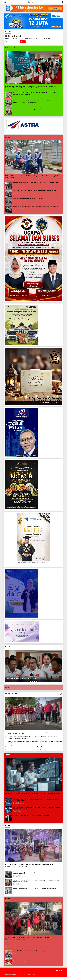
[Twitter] (59, 971)
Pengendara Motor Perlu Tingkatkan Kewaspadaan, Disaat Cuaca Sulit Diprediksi (35, 182)
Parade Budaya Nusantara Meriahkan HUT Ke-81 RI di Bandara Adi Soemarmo (34, 888)
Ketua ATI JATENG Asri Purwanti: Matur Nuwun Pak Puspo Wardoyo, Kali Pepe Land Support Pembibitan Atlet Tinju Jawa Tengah (32, 737)
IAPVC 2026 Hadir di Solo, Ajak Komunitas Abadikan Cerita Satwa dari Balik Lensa (27, 945)
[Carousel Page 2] (32, 681)
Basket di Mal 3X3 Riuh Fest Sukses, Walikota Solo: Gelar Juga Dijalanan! (27, 749)
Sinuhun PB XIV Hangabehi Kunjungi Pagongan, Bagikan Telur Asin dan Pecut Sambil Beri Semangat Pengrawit (37, 872)
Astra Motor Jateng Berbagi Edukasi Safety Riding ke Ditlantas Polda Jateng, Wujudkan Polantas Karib (34, 191)
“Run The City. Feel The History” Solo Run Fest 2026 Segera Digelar (26, 746)
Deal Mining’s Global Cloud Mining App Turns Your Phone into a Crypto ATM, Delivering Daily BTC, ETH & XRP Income (36, 808)
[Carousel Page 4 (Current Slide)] (36, 681)
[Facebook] (57, 971)
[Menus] (5, 2)
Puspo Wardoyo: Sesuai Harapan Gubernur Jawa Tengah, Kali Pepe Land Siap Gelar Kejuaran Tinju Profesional (35, 742)
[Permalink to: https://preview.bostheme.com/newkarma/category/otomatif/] (61, 138)
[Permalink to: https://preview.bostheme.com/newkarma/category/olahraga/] (61, 694)
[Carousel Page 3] (34, 681)
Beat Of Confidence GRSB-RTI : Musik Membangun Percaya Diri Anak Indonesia (34, 951)
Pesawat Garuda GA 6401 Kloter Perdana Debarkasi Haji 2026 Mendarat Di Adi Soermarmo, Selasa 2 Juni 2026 (34, 93)
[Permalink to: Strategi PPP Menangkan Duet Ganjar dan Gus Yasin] (33, 666)
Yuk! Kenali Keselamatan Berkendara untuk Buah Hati (27, 198)
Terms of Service (22, 974)
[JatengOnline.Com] (33, 2)
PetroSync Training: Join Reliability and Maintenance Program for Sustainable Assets (32, 793)
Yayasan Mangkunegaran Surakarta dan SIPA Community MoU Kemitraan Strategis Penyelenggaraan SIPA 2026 (36, 880)
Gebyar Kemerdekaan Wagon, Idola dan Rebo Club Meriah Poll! (30, 959)
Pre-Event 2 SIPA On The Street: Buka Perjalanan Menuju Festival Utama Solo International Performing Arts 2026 (29, 865)
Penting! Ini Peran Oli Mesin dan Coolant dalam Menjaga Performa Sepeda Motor (35, 206)
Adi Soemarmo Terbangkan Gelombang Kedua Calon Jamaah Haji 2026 (33, 109)
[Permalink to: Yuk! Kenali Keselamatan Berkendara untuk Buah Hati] (8, 201)
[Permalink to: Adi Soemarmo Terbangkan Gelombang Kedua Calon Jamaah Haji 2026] (8, 111)
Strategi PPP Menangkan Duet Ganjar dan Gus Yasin (23, 678)
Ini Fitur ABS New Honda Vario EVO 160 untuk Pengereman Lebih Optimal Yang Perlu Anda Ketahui (31, 176)
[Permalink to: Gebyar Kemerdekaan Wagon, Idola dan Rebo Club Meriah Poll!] (8, 961)
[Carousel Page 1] (30, 681)
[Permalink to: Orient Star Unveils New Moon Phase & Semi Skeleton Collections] (8, 818)
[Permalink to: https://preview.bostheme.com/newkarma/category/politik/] (61, 647)
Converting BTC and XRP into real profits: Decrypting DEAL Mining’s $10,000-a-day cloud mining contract (35, 799)
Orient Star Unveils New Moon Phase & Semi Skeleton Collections (31, 815)
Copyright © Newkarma (10, 974)
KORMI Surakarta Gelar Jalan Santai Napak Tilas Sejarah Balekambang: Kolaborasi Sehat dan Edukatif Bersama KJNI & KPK (33, 732)
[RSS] (62, 971)
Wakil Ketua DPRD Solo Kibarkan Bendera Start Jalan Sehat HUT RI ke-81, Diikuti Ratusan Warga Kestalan (28, 938)
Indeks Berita (31, 974)
